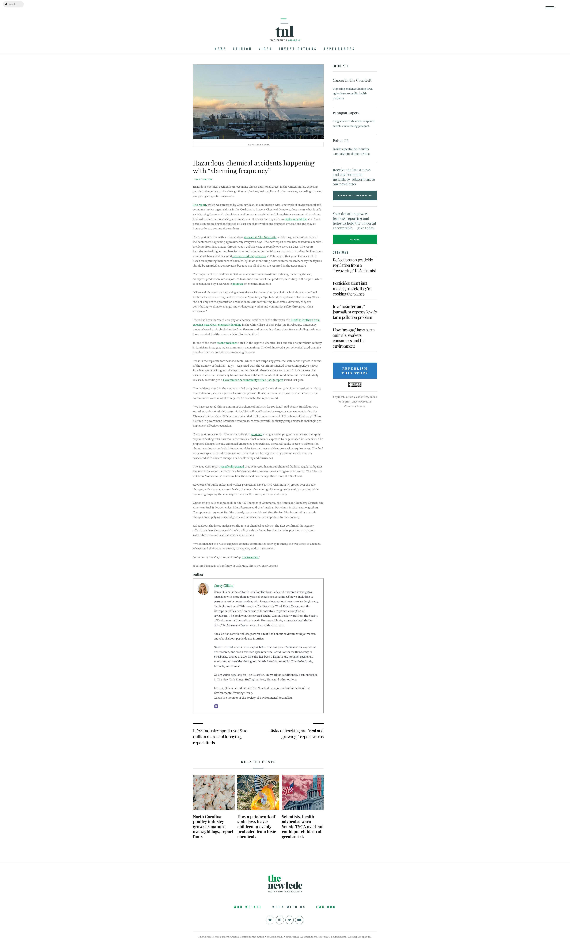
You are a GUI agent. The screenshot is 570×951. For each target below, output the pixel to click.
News (221, 49)
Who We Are (248, 907)
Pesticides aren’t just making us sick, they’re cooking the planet (352, 288)
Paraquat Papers (346, 112)
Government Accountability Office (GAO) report (253, 380)
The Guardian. (250, 557)
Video (266, 49)
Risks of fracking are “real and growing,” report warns (296, 733)
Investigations (298, 49)
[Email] (216, 706)
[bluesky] (270, 919)
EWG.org (326, 907)
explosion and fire (296, 219)
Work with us (289, 907)
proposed (256, 434)
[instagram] (280, 919)
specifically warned (232, 466)
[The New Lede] (285, 35)
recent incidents (227, 342)
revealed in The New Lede (260, 237)
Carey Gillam (203, 179)
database (237, 283)
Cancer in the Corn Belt (352, 80)
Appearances (339, 49)
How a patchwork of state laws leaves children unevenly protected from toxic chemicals (256, 826)
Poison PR (341, 140)
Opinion (242, 49)
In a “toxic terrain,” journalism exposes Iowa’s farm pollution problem (355, 311)
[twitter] (289, 919)
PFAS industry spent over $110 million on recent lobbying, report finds (220, 736)
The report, (200, 204)
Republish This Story (355, 370)
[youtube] (299, 919)
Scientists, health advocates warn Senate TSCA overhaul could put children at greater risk (303, 826)
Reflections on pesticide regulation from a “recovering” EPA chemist (354, 265)
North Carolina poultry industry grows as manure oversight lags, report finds (213, 826)
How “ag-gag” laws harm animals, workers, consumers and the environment (354, 338)
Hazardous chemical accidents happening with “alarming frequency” (254, 166)
